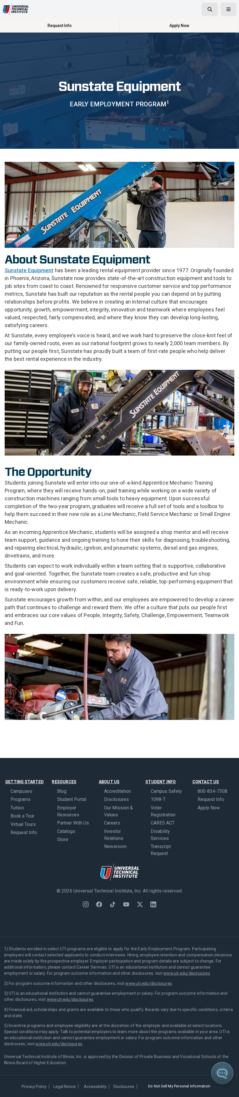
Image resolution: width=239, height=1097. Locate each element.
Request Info (60, 25)
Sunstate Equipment (29, 270)
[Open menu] (228, 9)
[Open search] (210, 9)
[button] (230, 1088)
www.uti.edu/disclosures (187, 973)
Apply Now (179, 25)
